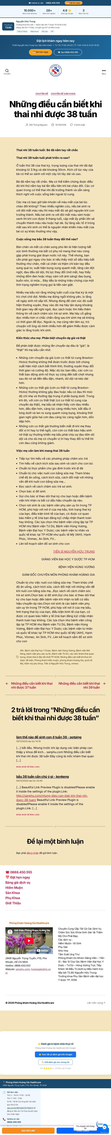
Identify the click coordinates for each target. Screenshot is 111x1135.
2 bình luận (79, 124)
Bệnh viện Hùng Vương (63, 650)
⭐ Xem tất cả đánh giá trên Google (55, 1054)
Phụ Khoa (12, 898)
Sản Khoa (12, 893)
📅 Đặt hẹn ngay (73, 3)
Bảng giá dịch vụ (17, 882)
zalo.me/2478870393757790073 (20, 1108)
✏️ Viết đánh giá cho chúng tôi (55, 1062)
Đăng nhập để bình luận (27, 767)
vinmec (74, 663)
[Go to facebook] (104, 1127)
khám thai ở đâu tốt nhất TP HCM (43, 657)
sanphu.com (23, 969)
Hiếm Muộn (14, 888)
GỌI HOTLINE (28, 1130)
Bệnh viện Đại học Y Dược (38, 650)
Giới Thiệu (13, 903)
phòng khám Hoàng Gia (72, 660)
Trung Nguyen (40, 124)
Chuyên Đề (42, 94)
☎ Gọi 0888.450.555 (68, 52)
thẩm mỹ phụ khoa (33, 663)
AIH (22, 650)
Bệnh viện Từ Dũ (60, 653)
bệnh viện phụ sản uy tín (38, 653)
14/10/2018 (60, 124)
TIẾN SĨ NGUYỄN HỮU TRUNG (74, 551)
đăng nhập (33, 853)
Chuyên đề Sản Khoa (63, 94)
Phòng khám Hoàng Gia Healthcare (34, 1002)
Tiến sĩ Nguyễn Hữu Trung (57, 663)
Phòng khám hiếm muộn (46, 660)
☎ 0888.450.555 (18, 872)
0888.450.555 (53, 3)
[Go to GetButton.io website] (104, 1132)
